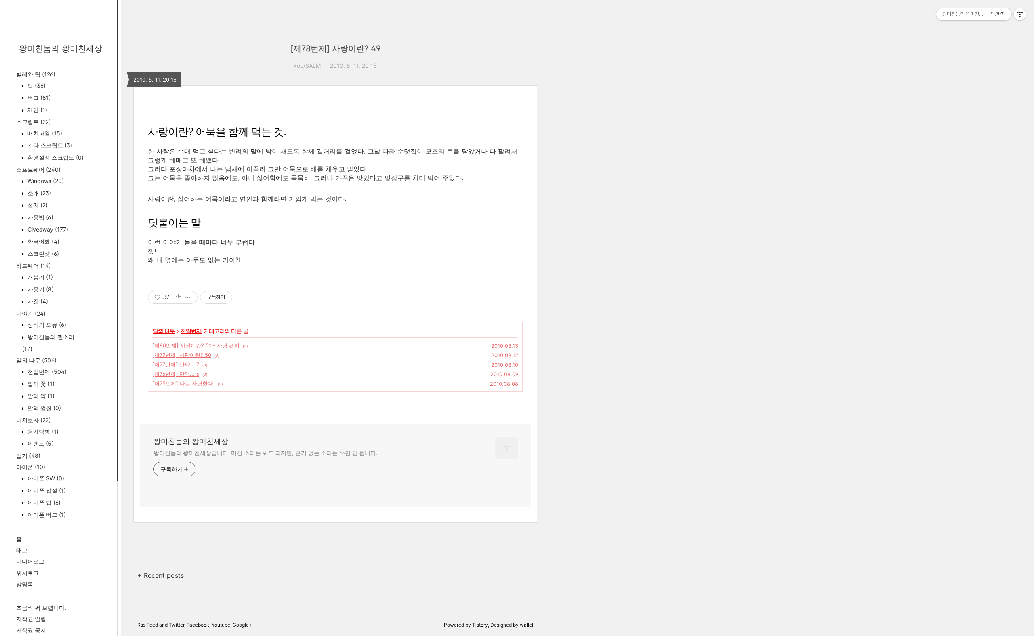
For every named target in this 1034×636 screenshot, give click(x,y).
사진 (37, 301)
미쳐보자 (33, 420)
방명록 (24, 584)
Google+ (242, 625)
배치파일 (44, 133)
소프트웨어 (38, 169)
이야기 (31, 313)
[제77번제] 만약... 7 (175, 364)
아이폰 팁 (43, 502)
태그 (21, 550)
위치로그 (27, 572)
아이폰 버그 (46, 514)
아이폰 (30, 466)
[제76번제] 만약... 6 (175, 374)
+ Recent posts (160, 575)
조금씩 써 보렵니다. (41, 607)
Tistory (480, 625)
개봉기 (39, 277)
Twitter (176, 625)
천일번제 (46, 371)
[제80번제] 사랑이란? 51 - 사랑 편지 (196, 345)
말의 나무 (36, 360)
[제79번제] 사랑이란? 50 (181, 355)
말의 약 (40, 395)
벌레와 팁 (35, 74)
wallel (526, 625)
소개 (38, 193)
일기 (28, 455)
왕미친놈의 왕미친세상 (60, 48)
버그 (38, 97)
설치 (37, 205)
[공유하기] (178, 297)
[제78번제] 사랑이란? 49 (335, 48)
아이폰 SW (45, 478)
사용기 (40, 289)
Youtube (221, 625)
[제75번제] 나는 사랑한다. (183, 383)
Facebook (198, 625)
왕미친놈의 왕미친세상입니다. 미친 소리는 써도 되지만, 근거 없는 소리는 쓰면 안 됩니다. (265, 452)
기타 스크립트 (49, 145)
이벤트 (40, 443)
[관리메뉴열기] (1020, 14)
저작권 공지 (31, 630)
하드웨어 (33, 265)
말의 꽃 (40, 383)
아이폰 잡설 (46, 490)
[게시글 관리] (188, 297)
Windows (45, 180)
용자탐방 (42, 431)
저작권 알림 (31, 618)
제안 (36, 109)
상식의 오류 (46, 324)
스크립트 (33, 121)
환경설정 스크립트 (55, 157)
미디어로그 (30, 561)
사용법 (39, 217)
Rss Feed (147, 625)
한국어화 (42, 241)
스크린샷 (42, 253)
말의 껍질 (43, 407)
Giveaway (47, 229)
